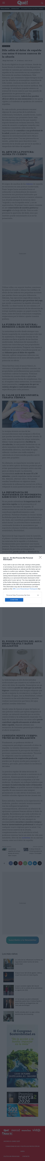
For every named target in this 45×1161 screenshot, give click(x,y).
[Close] (41, 541)
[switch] (37, 582)
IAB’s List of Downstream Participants (25, 571)
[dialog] (22, 581)
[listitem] (22, 578)
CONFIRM (14, 617)
